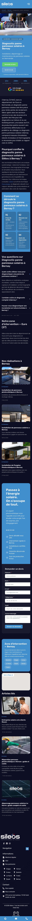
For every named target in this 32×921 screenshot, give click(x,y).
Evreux (23, 660)
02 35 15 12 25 (9, 70)
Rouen (16, 663)
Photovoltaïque (6, 184)
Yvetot (8, 667)
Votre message (10, 614)
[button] (28, 4)
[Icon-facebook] (4, 843)
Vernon (23, 663)
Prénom (7, 573)
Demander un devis (10, 64)
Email (7, 589)
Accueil (4, 10)
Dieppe (16, 660)
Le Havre (8, 663)
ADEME (11, 181)
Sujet (7, 605)
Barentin (8, 660)
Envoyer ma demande (14, 626)
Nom (6, 581)
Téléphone (9, 597)
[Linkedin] (7, 843)
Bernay (9, 10)
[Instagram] (10, 843)
